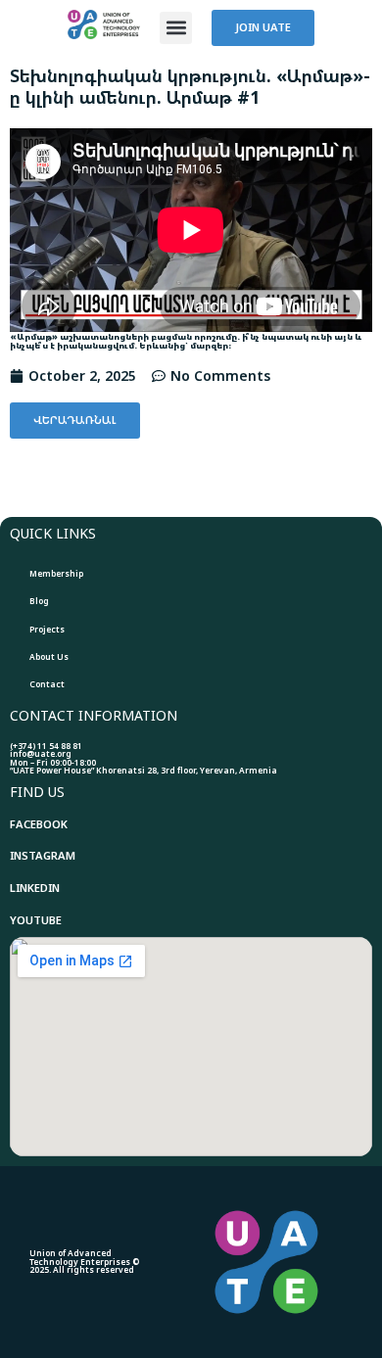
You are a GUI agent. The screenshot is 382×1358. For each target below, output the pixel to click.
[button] (176, 28)
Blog (39, 600)
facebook (39, 824)
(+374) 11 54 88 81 (46, 745)
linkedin (35, 887)
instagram (42, 855)
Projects (47, 629)
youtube (36, 920)
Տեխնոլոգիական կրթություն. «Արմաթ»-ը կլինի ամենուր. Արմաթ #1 (190, 86)
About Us (49, 656)
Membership (56, 573)
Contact (47, 684)
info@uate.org (41, 753)
